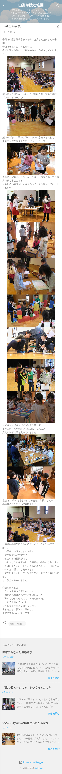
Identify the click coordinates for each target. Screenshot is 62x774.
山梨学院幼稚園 (31, 5)
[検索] (58, 6)
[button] (58, 27)
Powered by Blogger (33, 762)
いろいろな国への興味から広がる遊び (25, 723)
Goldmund (39, 768)
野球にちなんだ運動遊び (17, 652)
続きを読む (54, 678)
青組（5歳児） (17, 623)
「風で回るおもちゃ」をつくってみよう (26, 687)
